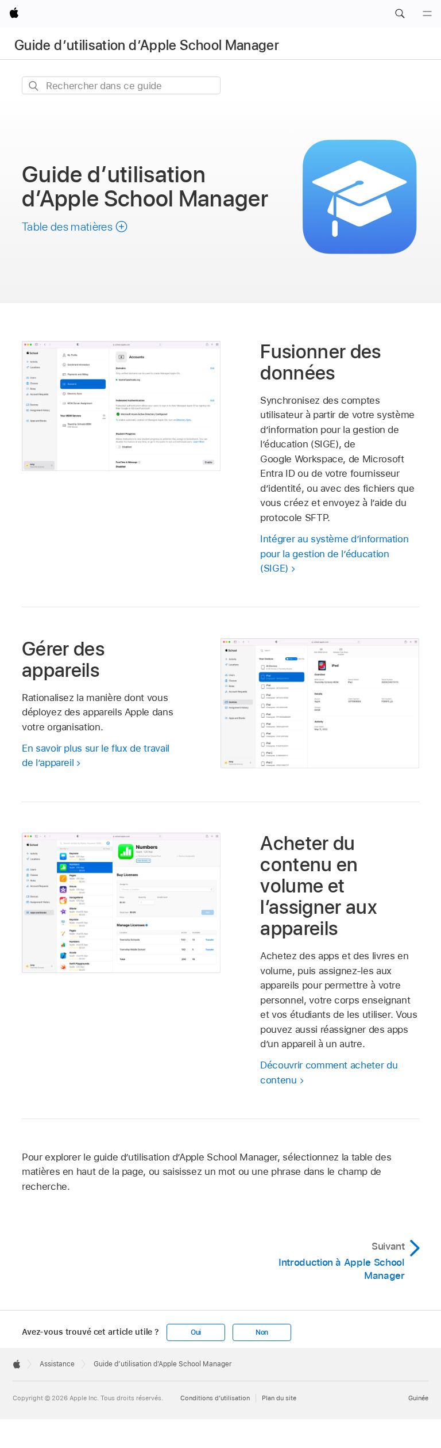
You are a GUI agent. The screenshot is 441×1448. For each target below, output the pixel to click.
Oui (196, 1332)
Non (262, 1332)
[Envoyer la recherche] (34, 86)
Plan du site (279, 1398)
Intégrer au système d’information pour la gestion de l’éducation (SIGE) (334, 553)
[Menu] (427, 14)
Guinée (418, 1398)
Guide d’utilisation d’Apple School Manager (146, 45)
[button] (399, 14)
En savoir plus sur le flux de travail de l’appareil (95, 755)
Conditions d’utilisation (215, 1398)
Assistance (57, 1364)
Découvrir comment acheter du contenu (328, 1072)
